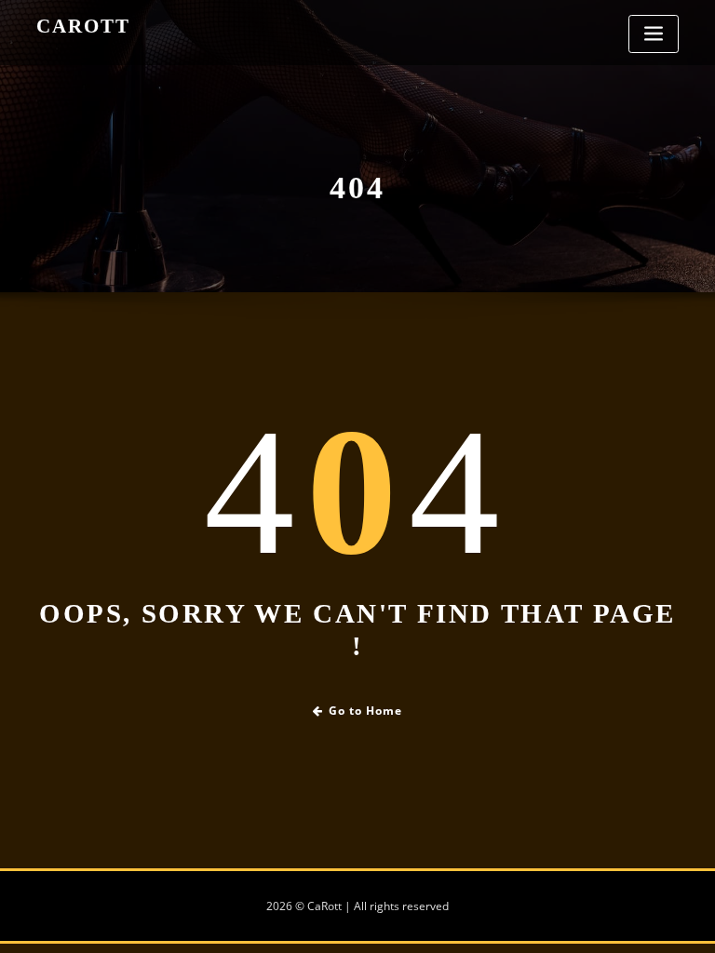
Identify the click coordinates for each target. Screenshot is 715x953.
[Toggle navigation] (653, 34)
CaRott (83, 25)
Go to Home (365, 710)
